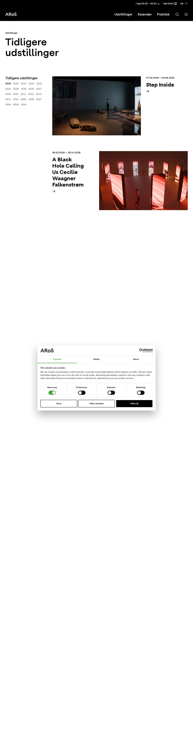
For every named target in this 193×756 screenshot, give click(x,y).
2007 (39, 99)
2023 (31, 83)
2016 (8, 94)
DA (181, 3)
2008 (31, 99)
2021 (8, 89)
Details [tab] (96, 359)
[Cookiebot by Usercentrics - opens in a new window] (141, 351)
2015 (15, 94)
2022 (39, 83)
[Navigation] (186, 14)
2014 (23, 94)
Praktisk (163, 14)
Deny (58, 403)
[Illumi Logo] (11, 14)
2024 (24, 83)
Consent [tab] (57, 359)
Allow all (134, 403)
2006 (8, 104)
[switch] (81, 393)
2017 (39, 89)
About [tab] (136, 359)
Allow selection (97, 403)
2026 (8, 83)
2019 (23, 89)
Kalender (145, 14)
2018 (31, 89)
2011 (8, 99)
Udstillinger (123, 14)
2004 (24, 104)
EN (186, 3)
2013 (31, 94)
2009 (23, 99)
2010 (16, 99)
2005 (16, 104)
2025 (16, 83)
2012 (38, 94)
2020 (16, 89)
